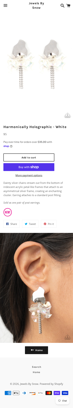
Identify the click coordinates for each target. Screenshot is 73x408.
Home (36, 372)
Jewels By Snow (36, 5)
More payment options (28, 175)
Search (36, 366)
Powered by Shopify (51, 383)
